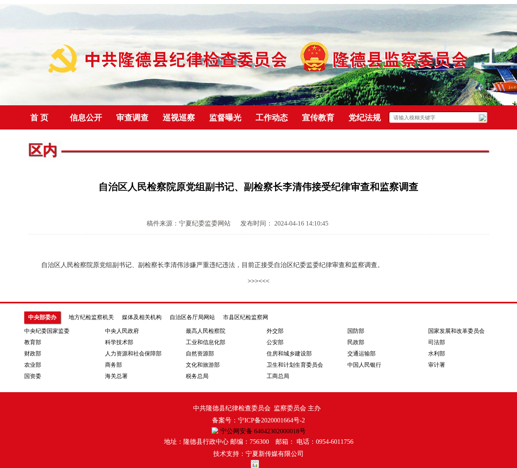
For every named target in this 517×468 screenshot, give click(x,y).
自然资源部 (200, 354)
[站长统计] (258, 464)
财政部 (32, 354)
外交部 (275, 331)
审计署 (436, 365)
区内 (42, 150)
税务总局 (197, 376)
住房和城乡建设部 (289, 354)
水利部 (436, 354)
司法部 (436, 342)
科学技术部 (119, 342)
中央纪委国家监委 (46, 331)
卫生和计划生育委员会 (295, 365)
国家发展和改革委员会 (456, 331)
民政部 (355, 342)
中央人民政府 (122, 331)
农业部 (32, 365)
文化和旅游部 (203, 365)
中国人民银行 (364, 365)
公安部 (275, 342)
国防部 (355, 331)
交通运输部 (361, 354)
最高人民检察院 (205, 331)
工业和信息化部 (205, 342)
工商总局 (278, 376)
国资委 (32, 376)
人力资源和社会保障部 (133, 354)
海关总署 (116, 376)
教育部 (32, 342)
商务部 (113, 365)
